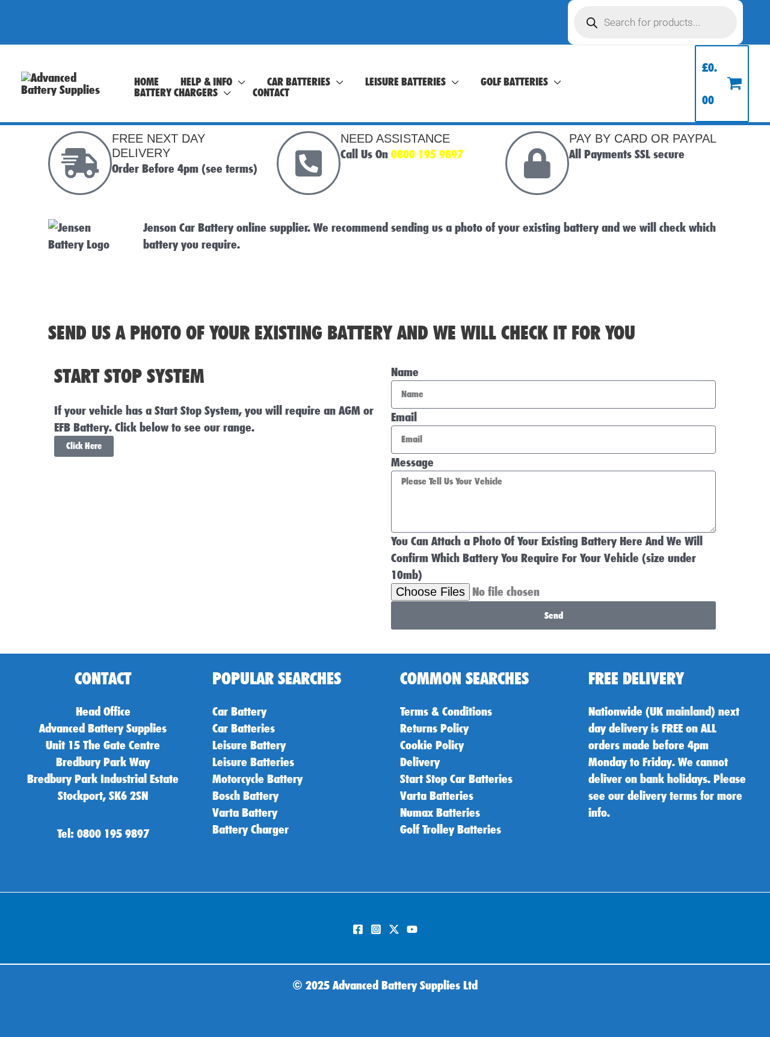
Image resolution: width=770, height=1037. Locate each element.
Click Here (84, 446)
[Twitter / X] (394, 929)
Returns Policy (434, 728)
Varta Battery (244, 812)
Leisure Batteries (253, 762)
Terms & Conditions (446, 711)
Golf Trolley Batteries (450, 829)
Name (405, 372)
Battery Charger (250, 829)
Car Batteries (243, 728)
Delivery (420, 762)
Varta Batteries (436, 795)
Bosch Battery (245, 795)
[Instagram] (376, 929)
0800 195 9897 (427, 154)
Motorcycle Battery (257, 779)
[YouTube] (412, 929)
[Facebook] (358, 929)
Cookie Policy (432, 745)
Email (404, 417)
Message (412, 462)
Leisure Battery (249, 745)
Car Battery (239, 711)
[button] (238, 81)
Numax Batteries (440, 812)
